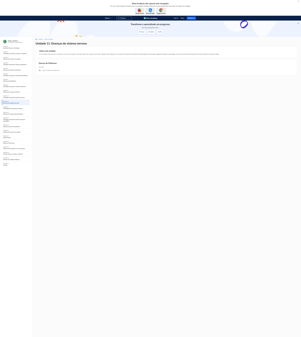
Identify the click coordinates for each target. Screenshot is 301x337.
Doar (175, 18)
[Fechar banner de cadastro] (298, 23)
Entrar (182, 18)
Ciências (41, 39)
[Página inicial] (36, 39)
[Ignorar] (298, 1)
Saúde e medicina (48, 39)
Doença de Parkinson (48, 63)
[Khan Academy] (150, 18)
